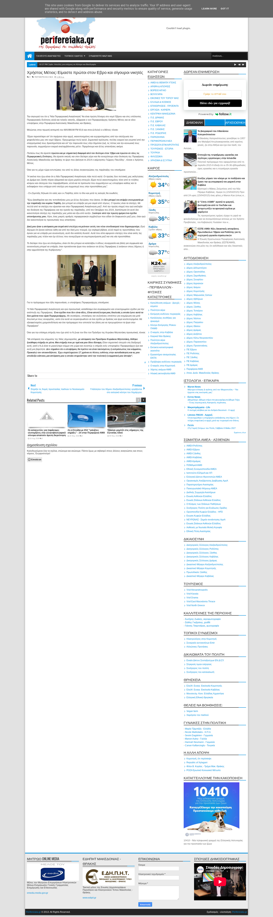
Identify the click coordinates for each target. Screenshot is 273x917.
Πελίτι (191, 425)
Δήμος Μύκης (193, 303)
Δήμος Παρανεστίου (196, 341)
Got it (225, 8)
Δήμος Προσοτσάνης (196, 345)
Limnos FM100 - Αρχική (200, 415)
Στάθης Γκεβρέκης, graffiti (197, 622)
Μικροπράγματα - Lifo (199, 407)
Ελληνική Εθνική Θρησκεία (199, 697)
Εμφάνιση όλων (240, 432)
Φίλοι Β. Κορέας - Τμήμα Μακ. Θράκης (205, 766)
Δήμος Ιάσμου (193, 287)
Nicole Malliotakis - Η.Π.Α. (198, 732)
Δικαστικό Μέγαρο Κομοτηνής (201, 568)
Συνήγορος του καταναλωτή (200, 672)
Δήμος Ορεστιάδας (195, 271)
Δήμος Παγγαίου (194, 322)
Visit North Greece (195, 605)
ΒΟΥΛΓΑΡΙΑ (156, 94)
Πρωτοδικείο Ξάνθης (196, 572)
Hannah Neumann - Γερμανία (200, 742)
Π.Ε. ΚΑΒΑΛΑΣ (157, 125)
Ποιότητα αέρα (157, 310)
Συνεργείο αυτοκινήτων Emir (200, 643)
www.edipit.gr (89, 897)
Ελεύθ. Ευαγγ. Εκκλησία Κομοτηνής (204, 686)
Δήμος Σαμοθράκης (196, 275)
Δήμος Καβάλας (194, 314)
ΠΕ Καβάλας (192, 361)
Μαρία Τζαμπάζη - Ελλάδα (198, 728)
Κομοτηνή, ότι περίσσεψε (198, 758)
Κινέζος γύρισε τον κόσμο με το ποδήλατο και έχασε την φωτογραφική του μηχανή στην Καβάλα (221, 181)
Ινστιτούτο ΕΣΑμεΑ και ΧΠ (199, 473)
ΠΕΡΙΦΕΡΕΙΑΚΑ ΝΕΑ (44, 77)
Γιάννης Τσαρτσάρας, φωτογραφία (202, 625)
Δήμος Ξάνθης (193, 306)
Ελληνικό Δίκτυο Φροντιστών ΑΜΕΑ (204, 477)
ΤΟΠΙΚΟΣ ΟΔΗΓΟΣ (73, 56)
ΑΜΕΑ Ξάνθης (193, 453)
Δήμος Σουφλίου (194, 279)
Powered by (206, 114)
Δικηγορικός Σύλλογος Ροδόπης (202, 549)
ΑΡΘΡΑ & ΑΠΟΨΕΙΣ (160, 86)
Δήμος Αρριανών (194, 283)
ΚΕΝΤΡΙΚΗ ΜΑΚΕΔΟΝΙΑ (162, 113)
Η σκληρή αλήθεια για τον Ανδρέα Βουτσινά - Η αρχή (211, 410)
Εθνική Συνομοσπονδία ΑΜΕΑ (201, 469)
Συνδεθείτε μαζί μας (100, 56)
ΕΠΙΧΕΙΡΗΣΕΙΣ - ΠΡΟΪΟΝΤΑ (164, 106)
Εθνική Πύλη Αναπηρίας (198, 531)
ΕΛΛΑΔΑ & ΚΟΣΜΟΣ (160, 102)
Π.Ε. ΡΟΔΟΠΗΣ (158, 133)
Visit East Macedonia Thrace (200, 601)
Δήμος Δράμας (193, 330)
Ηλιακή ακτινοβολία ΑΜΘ (162, 373)
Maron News (194, 387)
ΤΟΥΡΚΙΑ (155, 152)
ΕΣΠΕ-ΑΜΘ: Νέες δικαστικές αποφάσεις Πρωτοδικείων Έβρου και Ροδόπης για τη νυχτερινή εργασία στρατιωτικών (219, 232)
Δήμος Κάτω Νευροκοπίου (199, 338)
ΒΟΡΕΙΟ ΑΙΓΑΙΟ (158, 90)
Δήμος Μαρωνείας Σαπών (199, 295)
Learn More (209, 8)
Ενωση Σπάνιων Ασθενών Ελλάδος (203, 500)
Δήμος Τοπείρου (194, 310)
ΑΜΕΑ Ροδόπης (194, 445)
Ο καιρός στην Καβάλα (161, 332)
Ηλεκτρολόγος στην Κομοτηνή (201, 639)
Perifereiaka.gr (33, 912)
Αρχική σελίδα (29, 56)
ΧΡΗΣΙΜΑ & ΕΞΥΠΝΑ (161, 160)
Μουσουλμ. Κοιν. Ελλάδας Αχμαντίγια (205, 693)
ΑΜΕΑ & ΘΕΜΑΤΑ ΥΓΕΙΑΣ (163, 82)
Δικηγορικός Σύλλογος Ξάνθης (201, 552)
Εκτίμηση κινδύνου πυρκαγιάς (165, 314)
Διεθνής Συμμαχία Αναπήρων (200, 492)
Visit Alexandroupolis (197, 590)
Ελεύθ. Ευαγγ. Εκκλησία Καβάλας (203, 689)
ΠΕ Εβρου (191, 349)
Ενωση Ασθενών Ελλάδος (199, 496)
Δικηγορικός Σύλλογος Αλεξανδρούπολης (207, 545)
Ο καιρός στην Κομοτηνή (162, 365)
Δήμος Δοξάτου (194, 334)
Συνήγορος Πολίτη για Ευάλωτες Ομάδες (206, 508)
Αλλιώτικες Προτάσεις (197, 646)
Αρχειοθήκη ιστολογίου (235, 123)
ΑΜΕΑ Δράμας (193, 461)
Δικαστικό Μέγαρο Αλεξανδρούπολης (204, 564)
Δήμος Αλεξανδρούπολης (199, 264)
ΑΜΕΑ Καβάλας (194, 457)
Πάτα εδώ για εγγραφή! (215, 103)
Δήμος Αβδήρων (194, 299)
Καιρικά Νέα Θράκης (160, 336)
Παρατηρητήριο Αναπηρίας (200, 484)
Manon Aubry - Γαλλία (196, 738)
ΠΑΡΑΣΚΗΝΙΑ (157, 137)
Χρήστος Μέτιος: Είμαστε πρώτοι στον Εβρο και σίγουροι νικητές (85, 72)
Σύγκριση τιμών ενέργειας (199, 664)
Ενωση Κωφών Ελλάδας (198, 515)
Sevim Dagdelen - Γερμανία (199, 735)
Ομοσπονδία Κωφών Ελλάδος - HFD (204, 512)
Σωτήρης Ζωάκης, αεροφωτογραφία (203, 619)
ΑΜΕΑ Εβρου (193, 449)
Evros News (194, 397)
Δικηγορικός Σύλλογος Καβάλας (202, 556)
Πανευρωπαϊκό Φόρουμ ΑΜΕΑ (201, 488)
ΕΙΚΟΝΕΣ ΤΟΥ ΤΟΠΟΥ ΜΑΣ (164, 98)
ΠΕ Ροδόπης (192, 353)
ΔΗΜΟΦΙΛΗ (194, 122)
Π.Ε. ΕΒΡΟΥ (156, 121)
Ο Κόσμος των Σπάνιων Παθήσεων (203, 504)
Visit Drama (192, 597)
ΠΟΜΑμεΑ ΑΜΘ (194, 465)
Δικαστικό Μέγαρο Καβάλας (200, 576)
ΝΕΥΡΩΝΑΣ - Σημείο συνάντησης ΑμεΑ (205, 519)
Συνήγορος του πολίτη (197, 668)
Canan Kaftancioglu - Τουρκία (200, 745)
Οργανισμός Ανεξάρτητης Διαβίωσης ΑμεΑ (207, 480)
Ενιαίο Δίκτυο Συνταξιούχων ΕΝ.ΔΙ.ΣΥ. (205, 660)
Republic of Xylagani (196, 762)
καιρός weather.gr (158, 276)
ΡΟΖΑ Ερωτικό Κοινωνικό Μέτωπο (203, 770)
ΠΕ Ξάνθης (192, 357)
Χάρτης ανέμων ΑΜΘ (160, 369)
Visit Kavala (192, 593)
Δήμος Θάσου (193, 326)
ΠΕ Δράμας (192, 365)
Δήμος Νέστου (193, 318)
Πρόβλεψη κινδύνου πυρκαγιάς (166, 362)
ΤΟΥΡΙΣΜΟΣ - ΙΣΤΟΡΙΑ (161, 148)
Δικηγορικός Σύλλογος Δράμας (201, 560)
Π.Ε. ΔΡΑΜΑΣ (157, 117)
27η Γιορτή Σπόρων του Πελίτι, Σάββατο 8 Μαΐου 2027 (212, 428)
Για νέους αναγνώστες (48, 56)
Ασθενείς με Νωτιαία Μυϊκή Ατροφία (204, 527)
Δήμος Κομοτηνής (195, 291)
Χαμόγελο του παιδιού (197, 715)
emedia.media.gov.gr (37, 893)
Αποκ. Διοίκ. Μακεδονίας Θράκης (202, 373)
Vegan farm (192, 711)
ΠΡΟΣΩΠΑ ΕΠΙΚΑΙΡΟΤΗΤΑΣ (164, 145)
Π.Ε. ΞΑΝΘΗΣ (157, 129)
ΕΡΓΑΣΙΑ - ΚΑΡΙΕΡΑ (160, 110)
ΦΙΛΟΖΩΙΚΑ (156, 156)
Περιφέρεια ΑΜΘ (194, 369)
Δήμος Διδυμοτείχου (196, 268)
